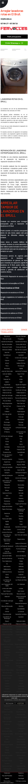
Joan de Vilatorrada (7, 371)
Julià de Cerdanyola (7, 475)
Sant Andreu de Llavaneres (7, 481)
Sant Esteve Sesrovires (7, 539)
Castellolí (21, 355)
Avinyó (7, 363)
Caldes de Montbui (21, 395)
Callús (21, 495)
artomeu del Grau (21, 352)
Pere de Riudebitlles (21, 398)
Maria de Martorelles (7, 594)
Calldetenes (7, 498)
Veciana (21, 564)
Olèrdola (21, 606)
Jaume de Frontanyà (21, 371)
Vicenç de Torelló (7, 347)
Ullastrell (7, 596)
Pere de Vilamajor (21, 336)
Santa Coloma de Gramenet (21, 597)
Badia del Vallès (21, 621)
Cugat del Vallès (21, 387)
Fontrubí (21, 417)
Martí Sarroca (21, 403)
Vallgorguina (7, 569)
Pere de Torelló (7, 339)
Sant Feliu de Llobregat (7, 535)
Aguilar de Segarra (21, 384)
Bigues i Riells (21, 464)
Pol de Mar (21, 558)
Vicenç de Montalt (21, 347)
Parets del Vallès (7, 518)
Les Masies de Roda (21, 580)
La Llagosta (7, 549)
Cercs (21, 444)
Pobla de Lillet (21, 449)
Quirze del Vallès (7, 555)
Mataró (7, 621)
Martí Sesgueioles (7, 403)
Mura (7, 366)
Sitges (21, 436)
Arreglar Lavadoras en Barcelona (16, 50)
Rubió (7, 376)
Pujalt (21, 455)
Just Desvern (21, 532)
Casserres (7, 513)
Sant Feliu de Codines (21, 535)
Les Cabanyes (21, 584)
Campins (7, 472)
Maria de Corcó (21, 594)
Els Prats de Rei (7, 414)
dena (7, 609)
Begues (21, 518)
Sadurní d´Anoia (7, 390)
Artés (21, 379)
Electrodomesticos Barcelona (4, 50)
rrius (7, 358)
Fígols (21, 506)
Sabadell (7, 543)
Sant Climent (7, 591)
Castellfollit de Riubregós (7, 617)
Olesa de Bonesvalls (7, 606)
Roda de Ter (7, 379)
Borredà (21, 493)
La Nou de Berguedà (21, 546)
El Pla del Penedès (21, 427)
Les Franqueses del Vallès (7, 584)
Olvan (7, 444)
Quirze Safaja (21, 551)
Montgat (21, 422)
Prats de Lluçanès (7, 459)
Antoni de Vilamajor (21, 478)
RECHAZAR (9, 703)
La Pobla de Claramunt (7, 546)
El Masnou (7, 432)
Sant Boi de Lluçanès (21, 349)
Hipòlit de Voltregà (7, 395)
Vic (7, 564)
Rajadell (7, 778)
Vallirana (21, 566)
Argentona (7, 462)
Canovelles (7, 470)
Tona (7, 409)
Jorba (7, 419)
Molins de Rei (21, 447)
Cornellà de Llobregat (7, 601)
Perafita (21, 516)
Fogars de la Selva (7, 506)
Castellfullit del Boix (21, 614)
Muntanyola (21, 366)
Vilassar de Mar (21, 406)
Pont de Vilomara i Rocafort (7, 455)
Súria (7, 574)
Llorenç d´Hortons (7, 532)
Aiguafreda (7, 384)
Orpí (21, 439)
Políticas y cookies (21, 781)
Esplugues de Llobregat (21, 509)
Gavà (7, 603)
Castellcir (21, 617)
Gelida (21, 601)
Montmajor (7, 422)
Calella (21, 368)
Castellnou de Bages (21, 527)
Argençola (7, 527)
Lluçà (20, 524)
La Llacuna (21, 611)
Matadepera (21, 480)
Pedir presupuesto (14, 37)
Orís (21, 441)
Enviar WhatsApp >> (13, 43)
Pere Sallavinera (7, 561)
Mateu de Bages (20, 400)
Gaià (7, 417)
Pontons (21, 459)
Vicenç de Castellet (7, 467)
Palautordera (21, 539)
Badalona (21, 773)
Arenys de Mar (7, 464)
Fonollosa (21, 501)
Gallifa (7, 521)
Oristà (7, 441)
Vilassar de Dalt (7, 624)
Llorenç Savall (21, 529)
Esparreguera (21, 411)
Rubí (21, 376)
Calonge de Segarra (21, 472)
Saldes (7, 577)
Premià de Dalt (7, 614)
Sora (21, 521)
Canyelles (21, 409)
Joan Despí (21, 475)
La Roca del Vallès (7, 588)
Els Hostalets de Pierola (21, 432)
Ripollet (7, 478)
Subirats (21, 574)
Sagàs (7, 524)
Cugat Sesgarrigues (7, 387)
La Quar (21, 588)
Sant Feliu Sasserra (7, 398)
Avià (7, 495)
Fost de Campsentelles (7, 552)
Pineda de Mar (7, 452)
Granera (21, 498)
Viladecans (7, 773)
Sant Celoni (21, 591)
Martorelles (21, 485)
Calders (7, 382)
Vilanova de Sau (7, 392)
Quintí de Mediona (7, 558)
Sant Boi (7, 352)
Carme (21, 513)
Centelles (7, 447)
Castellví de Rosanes (7, 341)
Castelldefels (21, 609)
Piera (7, 516)
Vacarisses (21, 572)
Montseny (7, 368)
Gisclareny (7, 501)
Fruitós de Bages (21, 549)
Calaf (21, 382)
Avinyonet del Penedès (7, 428)
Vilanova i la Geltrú (21, 624)
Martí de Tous (7, 406)
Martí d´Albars (7, 529)
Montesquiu (7, 425)
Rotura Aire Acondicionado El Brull (7, 781)
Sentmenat (21, 414)
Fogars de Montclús (20, 504)
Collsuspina (21, 360)
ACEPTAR (20, 703)
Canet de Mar (21, 470)
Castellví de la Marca (21, 341)
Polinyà (7, 449)
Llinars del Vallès (21, 577)
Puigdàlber (21, 339)
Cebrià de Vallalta (7, 349)
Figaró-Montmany (7, 509)
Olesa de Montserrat (21, 603)
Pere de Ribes (7, 400)
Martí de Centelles (7, 344)
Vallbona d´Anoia (7, 572)
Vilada (21, 561)
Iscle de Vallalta (7, 374)
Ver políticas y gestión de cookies (15, 699)
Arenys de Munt (21, 462)
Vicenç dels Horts (21, 344)
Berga (7, 490)
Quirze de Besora (21, 555)
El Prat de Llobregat (7, 436)
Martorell (7, 487)
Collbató (7, 411)
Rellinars (21, 775)
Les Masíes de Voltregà (7, 580)
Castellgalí (21, 778)
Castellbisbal (21, 452)
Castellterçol (7, 355)
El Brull (7, 611)
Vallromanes (7, 566)
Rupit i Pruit (21, 374)
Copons (7, 360)
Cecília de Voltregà (21, 390)
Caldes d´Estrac (21, 363)
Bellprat (21, 490)
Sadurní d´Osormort (21, 543)
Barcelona (7, 336)
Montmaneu (21, 419)
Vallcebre (21, 569)
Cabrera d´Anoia (7, 493)
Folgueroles (7, 504)
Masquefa (7, 485)
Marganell (21, 487)
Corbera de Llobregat (21, 358)
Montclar (21, 425)
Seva (7, 439)
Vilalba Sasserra (21, 392)
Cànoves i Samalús (21, 467)
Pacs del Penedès (7, 775)
